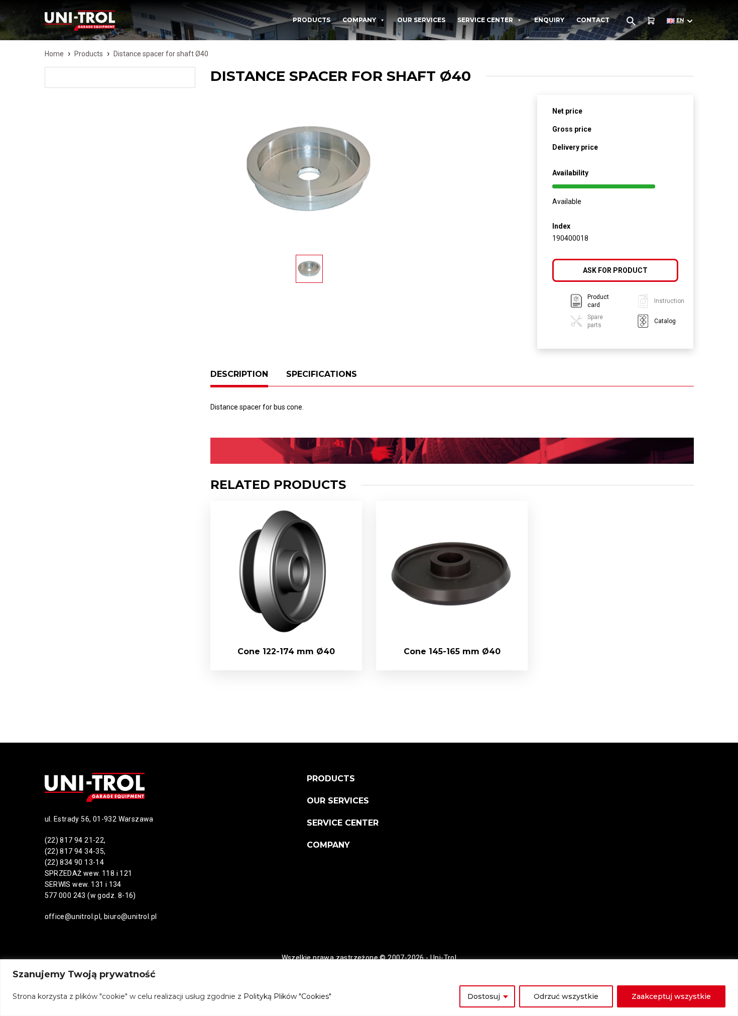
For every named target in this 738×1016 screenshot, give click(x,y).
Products (311, 20)
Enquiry (549, 20)
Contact (592, 20)
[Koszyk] (651, 21)
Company (359, 20)
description (239, 374)
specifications (321, 374)
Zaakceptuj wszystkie (671, 996)
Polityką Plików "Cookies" (287, 996)
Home (54, 54)
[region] (369, 987)
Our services (421, 20)
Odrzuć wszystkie (566, 996)
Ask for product (615, 270)
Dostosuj (483, 996)
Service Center (485, 20)
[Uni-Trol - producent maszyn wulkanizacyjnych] (99, 20)
